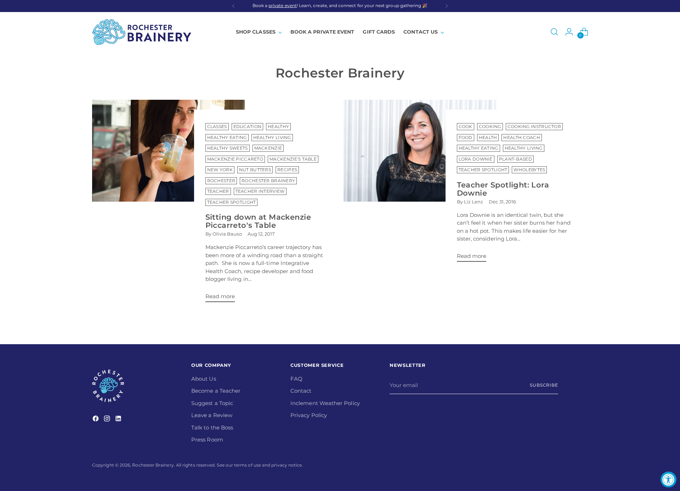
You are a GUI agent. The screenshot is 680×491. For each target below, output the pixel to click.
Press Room (207, 439)
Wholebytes (529, 169)
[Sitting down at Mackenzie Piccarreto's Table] (168, 203)
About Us (203, 378)
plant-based (515, 159)
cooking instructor (534, 126)
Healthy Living (272, 137)
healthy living (524, 148)
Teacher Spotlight (231, 202)
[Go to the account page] (569, 32)
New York (220, 169)
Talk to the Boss (212, 427)
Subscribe (544, 385)
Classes (217, 126)
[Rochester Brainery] (141, 32)
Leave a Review (211, 415)
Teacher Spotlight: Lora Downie (503, 188)
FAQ (296, 378)
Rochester (221, 180)
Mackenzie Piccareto (235, 159)
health (488, 137)
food (465, 137)
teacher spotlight (483, 169)
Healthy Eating (227, 137)
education (247, 126)
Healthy (278, 126)
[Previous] (233, 6)
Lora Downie (476, 159)
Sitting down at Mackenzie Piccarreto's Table (258, 221)
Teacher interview (260, 191)
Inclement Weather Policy (325, 403)
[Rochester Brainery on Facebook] (96, 419)
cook (465, 126)
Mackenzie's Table (293, 159)
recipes (287, 169)
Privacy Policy (308, 415)
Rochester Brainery (268, 180)
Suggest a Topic (212, 403)
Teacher (218, 191)
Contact (301, 390)
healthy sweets (227, 148)
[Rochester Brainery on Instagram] (107, 419)
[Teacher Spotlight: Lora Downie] (420, 183)
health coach (521, 137)
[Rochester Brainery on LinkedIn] (119, 419)
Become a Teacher (215, 390)
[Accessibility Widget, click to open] (668, 479)
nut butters (255, 169)
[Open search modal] (554, 32)
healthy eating (478, 148)
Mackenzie (268, 148)
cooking (490, 126)
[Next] (446, 6)
